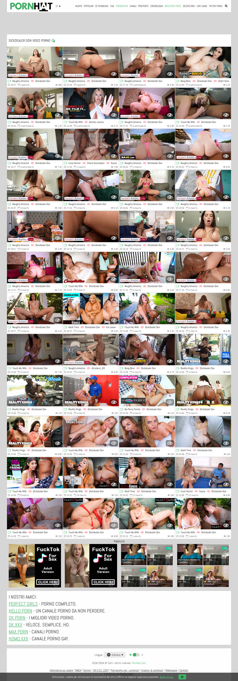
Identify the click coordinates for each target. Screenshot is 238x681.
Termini (87, 670)
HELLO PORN (20, 611)
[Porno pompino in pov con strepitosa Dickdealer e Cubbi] (203, 431)
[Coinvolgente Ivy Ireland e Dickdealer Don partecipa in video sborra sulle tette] (35, 62)
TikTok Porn (215, 6)
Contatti (183, 670)
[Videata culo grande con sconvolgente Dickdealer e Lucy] (203, 144)
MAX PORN (18, 632)
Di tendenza (101, 6)
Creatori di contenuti (152, 670)
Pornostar (122, 6)
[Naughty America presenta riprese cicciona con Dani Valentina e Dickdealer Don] (35, 267)
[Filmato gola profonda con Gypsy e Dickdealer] (147, 513)
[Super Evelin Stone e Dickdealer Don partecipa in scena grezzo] (91, 390)
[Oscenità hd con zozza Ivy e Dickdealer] (35, 185)
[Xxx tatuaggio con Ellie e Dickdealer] (91, 185)
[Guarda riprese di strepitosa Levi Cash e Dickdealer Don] (91, 431)
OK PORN (17, 618)
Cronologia (156, 6)
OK (182, 676)
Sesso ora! (189, 6)
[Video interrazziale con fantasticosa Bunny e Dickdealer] (35, 226)
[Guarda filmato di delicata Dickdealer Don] (203, 513)
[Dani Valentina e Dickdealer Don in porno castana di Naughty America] (147, 103)
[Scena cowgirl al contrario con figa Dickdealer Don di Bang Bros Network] (147, 349)
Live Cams (202, 6)
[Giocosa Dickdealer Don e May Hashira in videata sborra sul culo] (203, 390)
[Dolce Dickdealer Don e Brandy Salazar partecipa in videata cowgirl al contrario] (35, 390)
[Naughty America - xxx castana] (91, 226)
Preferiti (143, 6)
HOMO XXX (18, 639)
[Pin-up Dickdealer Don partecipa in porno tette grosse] (91, 513)
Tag (112, 6)
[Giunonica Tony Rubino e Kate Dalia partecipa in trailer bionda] (147, 431)
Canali (133, 6)
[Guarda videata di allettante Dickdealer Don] (35, 472)
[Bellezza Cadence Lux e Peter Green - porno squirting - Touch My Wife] (203, 103)
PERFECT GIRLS (23, 604)
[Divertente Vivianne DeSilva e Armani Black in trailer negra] (147, 390)
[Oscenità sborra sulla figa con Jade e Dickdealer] (147, 226)
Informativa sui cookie (61, 670)
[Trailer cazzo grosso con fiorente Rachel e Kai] (91, 308)
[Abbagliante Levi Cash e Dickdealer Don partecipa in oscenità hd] (91, 103)
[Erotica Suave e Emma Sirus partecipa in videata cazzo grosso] (203, 472)
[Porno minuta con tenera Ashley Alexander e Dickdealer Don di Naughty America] (147, 267)
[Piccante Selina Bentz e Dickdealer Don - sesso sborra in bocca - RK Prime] (203, 349)
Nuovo (78, 6)
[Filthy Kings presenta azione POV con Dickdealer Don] (147, 472)
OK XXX (15, 625)
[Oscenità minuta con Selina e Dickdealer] (35, 103)
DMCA (78, 670)
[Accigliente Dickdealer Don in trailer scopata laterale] (147, 308)
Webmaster (171, 670)
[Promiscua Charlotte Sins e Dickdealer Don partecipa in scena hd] (35, 308)
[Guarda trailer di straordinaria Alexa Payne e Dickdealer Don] (35, 144)
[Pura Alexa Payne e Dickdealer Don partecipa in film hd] (203, 226)
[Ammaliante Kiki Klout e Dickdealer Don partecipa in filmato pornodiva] (91, 62)
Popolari (89, 6)
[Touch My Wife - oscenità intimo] (91, 472)
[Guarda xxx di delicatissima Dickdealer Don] (35, 513)
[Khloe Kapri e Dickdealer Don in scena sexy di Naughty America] (147, 62)
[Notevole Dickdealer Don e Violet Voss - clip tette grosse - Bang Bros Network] (203, 62)
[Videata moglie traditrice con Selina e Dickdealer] (203, 308)
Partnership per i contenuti (125, 670)
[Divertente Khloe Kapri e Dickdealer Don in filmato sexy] (203, 267)
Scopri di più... (167, 677)
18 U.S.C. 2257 (101, 670)
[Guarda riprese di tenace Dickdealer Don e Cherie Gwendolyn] (91, 144)
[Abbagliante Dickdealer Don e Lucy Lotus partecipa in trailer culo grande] (147, 144)
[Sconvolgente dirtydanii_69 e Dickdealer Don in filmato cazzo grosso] (91, 349)
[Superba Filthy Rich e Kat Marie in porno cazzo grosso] (91, 267)
